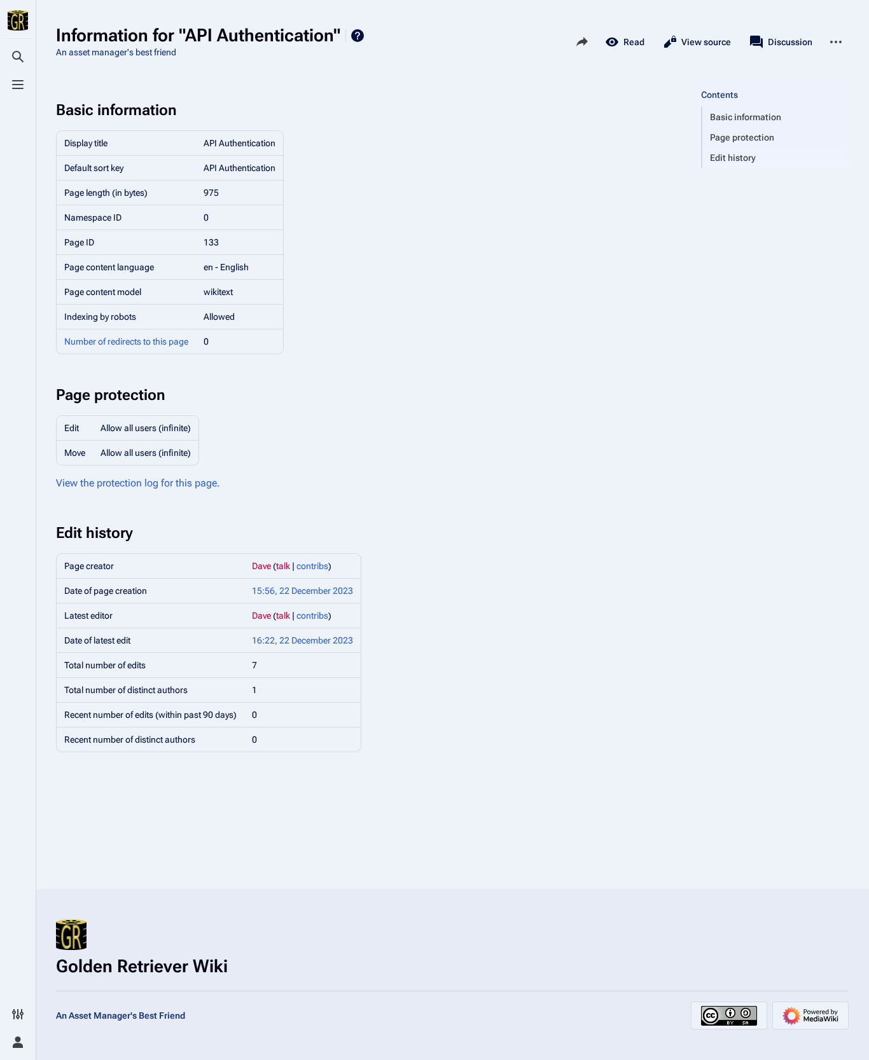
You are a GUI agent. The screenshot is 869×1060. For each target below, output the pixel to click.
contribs (312, 566)
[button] (772, 82)
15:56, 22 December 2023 (302, 591)
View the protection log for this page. (138, 483)
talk (283, 566)
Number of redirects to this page (126, 341)
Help (357, 35)
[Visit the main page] (18, 20)
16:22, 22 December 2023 (302, 640)
